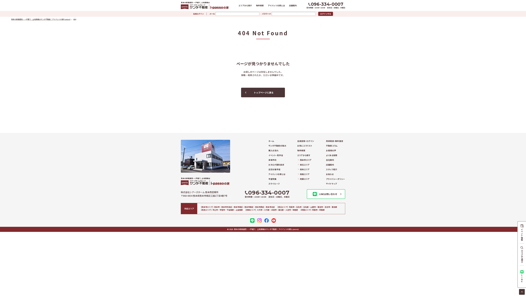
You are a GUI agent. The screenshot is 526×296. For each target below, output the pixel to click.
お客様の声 (331, 150)
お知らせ (330, 174)
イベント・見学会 (275, 155)
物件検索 (260, 5)
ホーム (271, 141)
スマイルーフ (274, 183)
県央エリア (304, 169)
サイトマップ (331, 183)
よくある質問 (331, 155)
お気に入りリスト (304, 145)
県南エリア (304, 174)
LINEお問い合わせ (328, 194)
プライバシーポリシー (335, 179)
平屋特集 (272, 179)
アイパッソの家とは (276, 5)
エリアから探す (245, 5)
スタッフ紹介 (331, 169)
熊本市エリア (305, 160)
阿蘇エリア (304, 179)
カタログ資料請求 (276, 164)
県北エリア (304, 164)
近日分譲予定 (274, 169)
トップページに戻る (264, 92)
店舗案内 (293, 5)
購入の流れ (273, 150)
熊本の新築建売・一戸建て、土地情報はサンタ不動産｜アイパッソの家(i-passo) (205, 5)
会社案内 (330, 160)
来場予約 (272, 160)
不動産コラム (332, 145)
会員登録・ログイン (305, 141)
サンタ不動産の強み (277, 145)
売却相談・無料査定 (334, 141)
